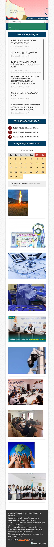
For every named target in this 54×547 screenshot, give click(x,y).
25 (25, 172)
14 (43, 163)
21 (43, 167)
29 (11, 176)
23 (16, 172)
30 (16, 176)
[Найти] (44, 21)
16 (16, 167)
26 (31, 172)
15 (11, 167)
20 (37, 167)
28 (43, 172)
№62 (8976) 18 (18, 132)
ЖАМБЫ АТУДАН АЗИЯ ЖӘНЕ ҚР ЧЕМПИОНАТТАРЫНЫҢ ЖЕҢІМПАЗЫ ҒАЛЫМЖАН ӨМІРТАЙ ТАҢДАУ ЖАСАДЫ (25, 80)
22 (11, 172)
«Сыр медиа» (23, 540)
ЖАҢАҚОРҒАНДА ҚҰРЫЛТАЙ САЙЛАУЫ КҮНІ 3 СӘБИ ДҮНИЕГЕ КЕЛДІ (25, 64)
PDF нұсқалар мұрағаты (27, 121)
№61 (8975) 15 (18, 137)
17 (21, 167)
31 (21, 176)
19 (31, 167)
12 (31, 163)
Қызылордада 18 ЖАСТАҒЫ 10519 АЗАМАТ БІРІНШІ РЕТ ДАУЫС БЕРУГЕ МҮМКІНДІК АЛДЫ (25, 107)
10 (21, 163)
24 (21, 172)
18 (25, 167)
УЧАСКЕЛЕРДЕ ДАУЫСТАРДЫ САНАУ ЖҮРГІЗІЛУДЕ (23, 41)
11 (25, 163)
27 (37, 172)
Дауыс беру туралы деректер (24, 52)
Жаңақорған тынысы (36, 11)
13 (37, 163)
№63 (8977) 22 (18, 128)
